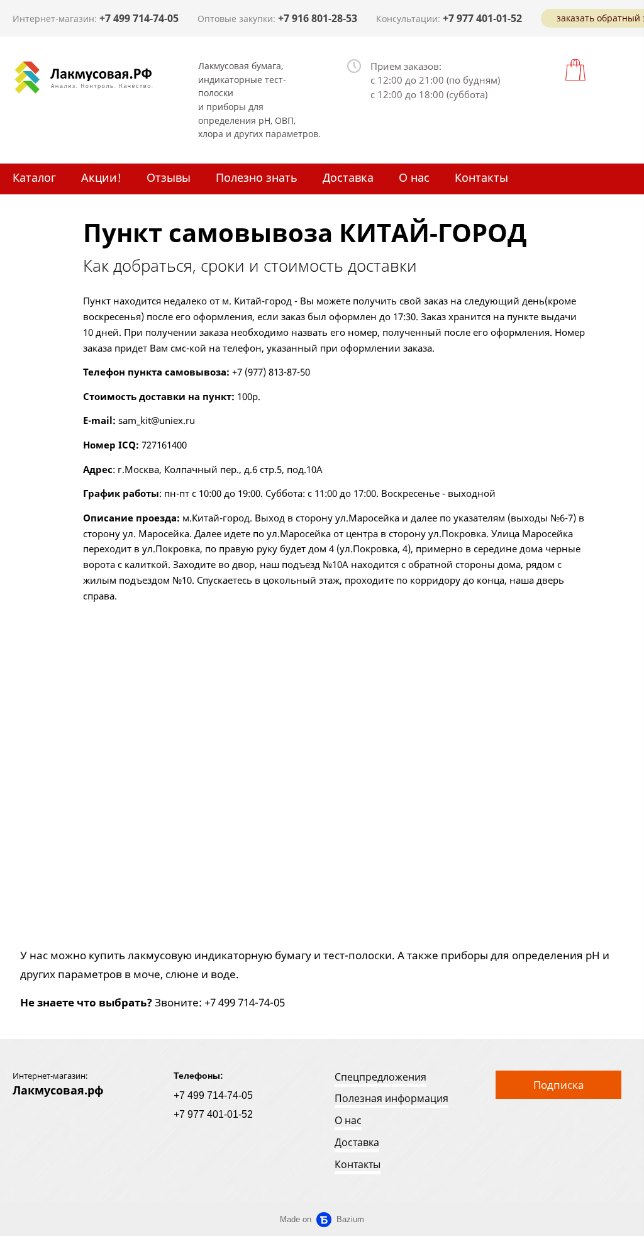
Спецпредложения (380, 1077)
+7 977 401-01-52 (482, 18)
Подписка (558, 1084)
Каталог (34, 177)
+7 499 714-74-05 (139, 18)
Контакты (481, 177)
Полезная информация (391, 1098)
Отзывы (169, 177)
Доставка (348, 177)
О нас (414, 177)
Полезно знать (256, 177)
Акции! (101, 177)
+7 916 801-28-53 (317, 18)
